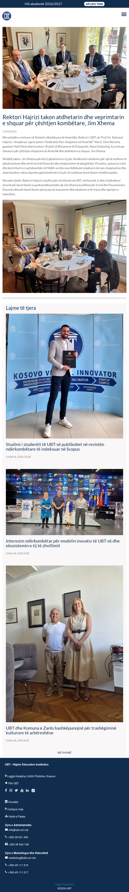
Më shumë (64, 752)
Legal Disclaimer (64, 884)
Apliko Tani (94, 4)
